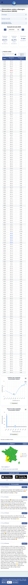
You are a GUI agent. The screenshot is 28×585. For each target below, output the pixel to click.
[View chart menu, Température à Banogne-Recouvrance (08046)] (26, 378)
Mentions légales (23, 580)
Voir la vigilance (5, 466)
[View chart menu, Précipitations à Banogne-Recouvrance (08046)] (26, 410)
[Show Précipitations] (13, 434)
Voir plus (24, 487)
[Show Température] (14, 403)
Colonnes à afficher (22, 54)
